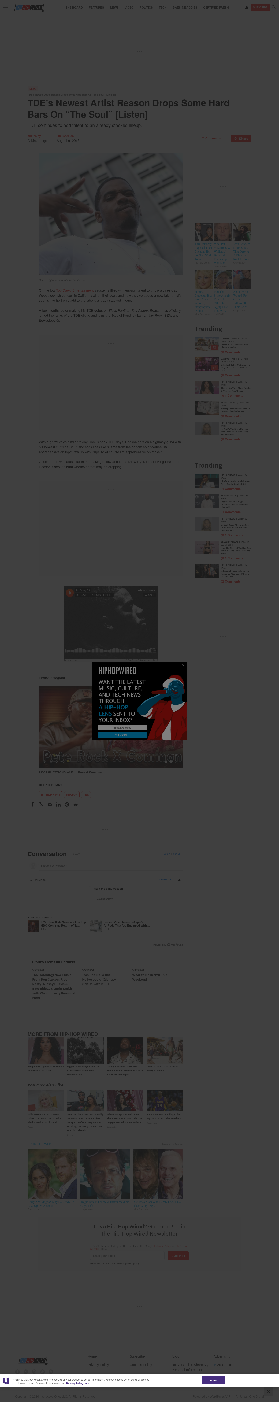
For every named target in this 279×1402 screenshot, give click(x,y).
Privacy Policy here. (78, 1383)
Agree (213, 1380)
